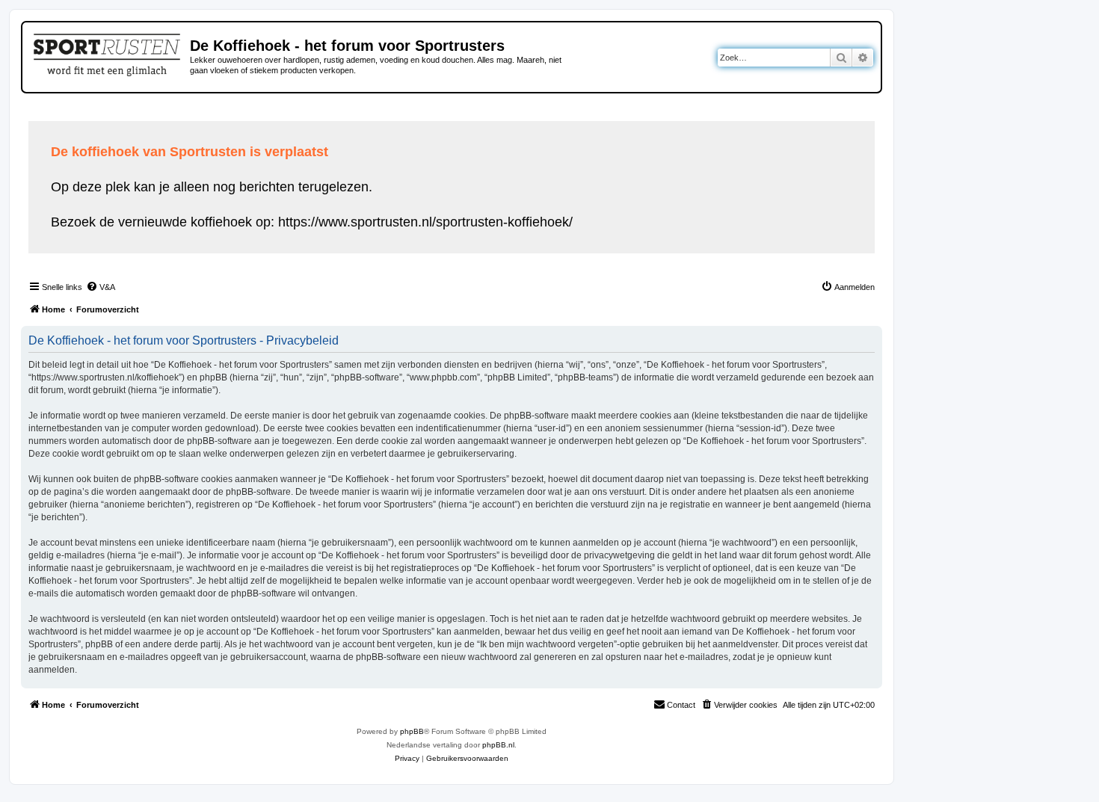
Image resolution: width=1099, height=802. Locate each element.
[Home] (108, 52)
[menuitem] (100, 287)
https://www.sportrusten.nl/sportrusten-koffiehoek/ (425, 222)
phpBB (412, 731)
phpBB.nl (498, 745)
